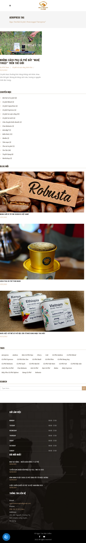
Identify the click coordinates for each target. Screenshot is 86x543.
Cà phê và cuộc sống (18, 67)
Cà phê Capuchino (8, 106)
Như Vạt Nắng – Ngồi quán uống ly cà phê (24, 462)
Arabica (15, 355)
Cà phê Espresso (8, 110)
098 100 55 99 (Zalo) (16, 509)
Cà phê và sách (7, 118)
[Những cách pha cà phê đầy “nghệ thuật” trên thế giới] (21, 43)
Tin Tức (5, 150)
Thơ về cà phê (7, 146)
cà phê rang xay (64, 359)
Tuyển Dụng (6, 154)
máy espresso (67, 368)
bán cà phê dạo (27, 355)
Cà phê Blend (7, 102)
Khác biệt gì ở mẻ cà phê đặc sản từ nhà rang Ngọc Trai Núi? (22, 333)
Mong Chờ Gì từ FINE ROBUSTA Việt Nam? (14, 214)
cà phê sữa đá (34, 364)
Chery (39, 355)
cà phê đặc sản (76, 364)
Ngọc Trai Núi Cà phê (17, 22)
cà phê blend (71, 355)
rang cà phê (26, 372)
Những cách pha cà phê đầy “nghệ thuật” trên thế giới (20, 61)
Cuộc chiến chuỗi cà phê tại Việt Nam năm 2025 (26, 485)
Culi (46, 355)
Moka (56, 368)
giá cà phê (34, 368)
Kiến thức (29, 67)
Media (4, 138)
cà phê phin (49, 359)
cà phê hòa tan (22, 359)
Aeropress (5, 355)
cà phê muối (36, 359)
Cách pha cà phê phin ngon (10, 281)
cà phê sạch (21, 364)
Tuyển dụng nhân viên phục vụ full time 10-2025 (26, 469)
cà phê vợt (63, 364)
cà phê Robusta (7, 364)
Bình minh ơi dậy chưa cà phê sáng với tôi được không (28, 477)
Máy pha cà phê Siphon (10, 372)
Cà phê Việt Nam (49, 364)
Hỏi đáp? (5, 130)
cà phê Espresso (7, 359)
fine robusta (22, 368)
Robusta (38, 372)
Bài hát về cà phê (8, 98)
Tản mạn (5, 142)
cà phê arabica (57, 355)
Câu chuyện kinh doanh (10, 122)
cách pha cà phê (8, 368)
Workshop (6, 158)
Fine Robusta (7, 126)
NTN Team (5, 67)
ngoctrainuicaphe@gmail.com (20, 503)
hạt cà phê (46, 368)
